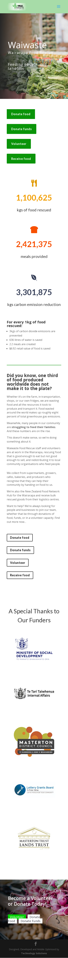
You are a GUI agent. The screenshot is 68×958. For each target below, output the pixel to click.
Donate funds (21, 129)
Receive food (21, 159)
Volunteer (18, 144)
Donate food (21, 114)
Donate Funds (30, 921)
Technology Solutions (34, 953)
